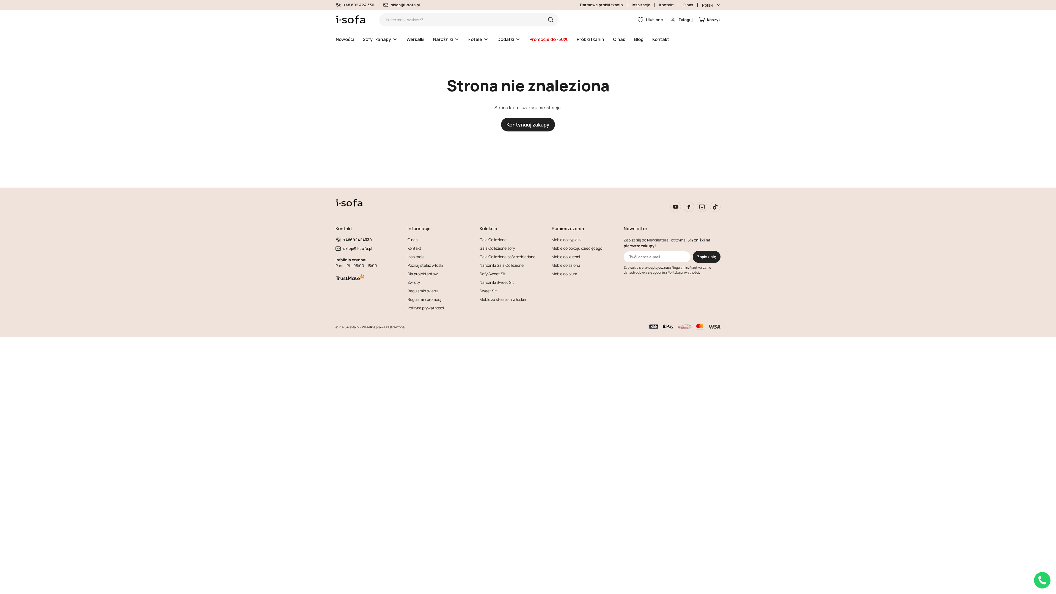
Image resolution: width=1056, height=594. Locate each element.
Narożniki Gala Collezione (502, 265)
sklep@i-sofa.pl (405, 4)
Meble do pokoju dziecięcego (577, 248)
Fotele (475, 39)
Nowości (345, 39)
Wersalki (415, 39)
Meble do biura (564, 273)
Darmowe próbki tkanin (601, 4)
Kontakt (666, 4)
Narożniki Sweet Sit (497, 282)
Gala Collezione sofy (497, 248)
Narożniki (443, 39)
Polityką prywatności (683, 272)
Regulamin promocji (425, 299)
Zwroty (414, 282)
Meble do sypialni (566, 239)
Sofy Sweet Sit (493, 273)
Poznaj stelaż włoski (425, 265)
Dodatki (505, 39)
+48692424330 (357, 239)
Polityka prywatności (426, 307)
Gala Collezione (493, 239)
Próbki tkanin (590, 39)
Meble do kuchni (566, 256)
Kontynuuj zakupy (528, 124)
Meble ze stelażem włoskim (503, 299)
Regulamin (680, 267)
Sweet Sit (488, 290)
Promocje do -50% (548, 39)
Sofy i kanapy (377, 39)
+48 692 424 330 (358, 4)
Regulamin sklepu (423, 290)
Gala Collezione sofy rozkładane (507, 256)
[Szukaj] (550, 19)
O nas (688, 4)
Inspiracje (641, 4)
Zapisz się (706, 256)
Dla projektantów (423, 273)
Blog (639, 39)
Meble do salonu (566, 265)
